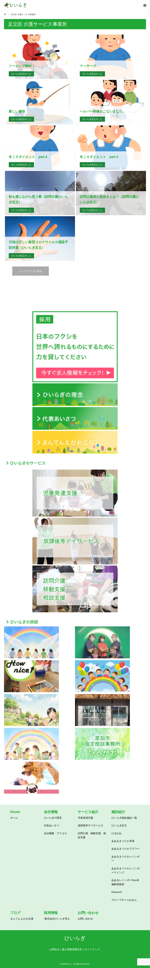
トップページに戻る (30, 271)
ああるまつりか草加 (122, 841)
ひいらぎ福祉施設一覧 (124, 817)
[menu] (144, 5)
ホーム (14, 817)
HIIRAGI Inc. (67, 964)
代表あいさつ (51, 825)
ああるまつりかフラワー (125, 848)
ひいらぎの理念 (53, 817)
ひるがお (116, 833)
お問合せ (54, 949)
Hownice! (116, 892)
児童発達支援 (85, 817)
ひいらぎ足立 (119, 825)
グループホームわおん (124, 899)
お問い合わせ (85, 918)
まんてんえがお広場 (21, 918)
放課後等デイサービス (90, 825)
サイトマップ (92, 949)
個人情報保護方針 (72, 949)
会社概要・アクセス (55, 833)
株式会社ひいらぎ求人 (57, 918)
